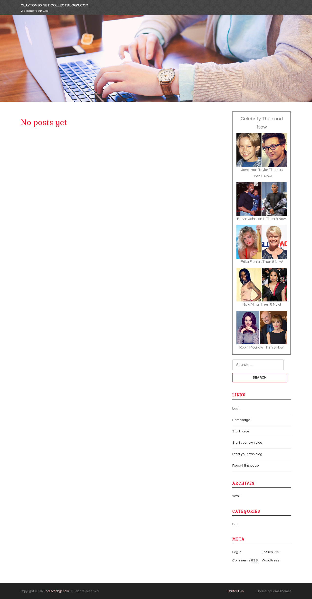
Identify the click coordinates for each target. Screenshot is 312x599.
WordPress (270, 560)
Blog (236, 524)
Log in (237, 408)
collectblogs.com (57, 591)
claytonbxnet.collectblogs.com (54, 5)
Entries (271, 552)
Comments (245, 560)
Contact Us (236, 591)
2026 (236, 496)
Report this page (245, 465)
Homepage (241, 420)
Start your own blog (247, 442)
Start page (240, 431)
